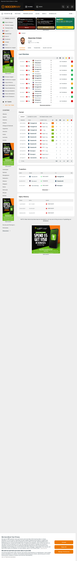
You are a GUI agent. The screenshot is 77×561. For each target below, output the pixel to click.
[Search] (63, 7)
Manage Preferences (63, 551)
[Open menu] (72, 7)
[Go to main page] (12, 6)
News (29, 47)
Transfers (37, 47)
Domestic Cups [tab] (32, 116)
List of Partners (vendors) (8, 557)
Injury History (47, 47)
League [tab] (22, 116)
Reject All (63, 547)
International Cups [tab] (46, 116)
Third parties (43, 548)
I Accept (64, 542)
